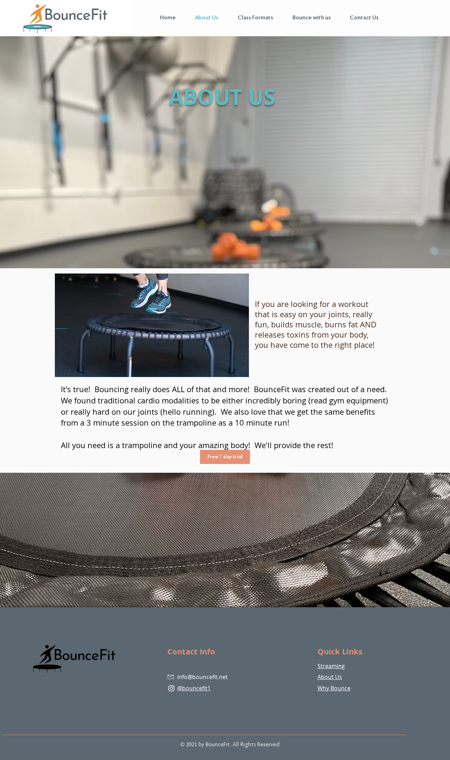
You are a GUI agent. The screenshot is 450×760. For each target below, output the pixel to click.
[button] (251, 18)
